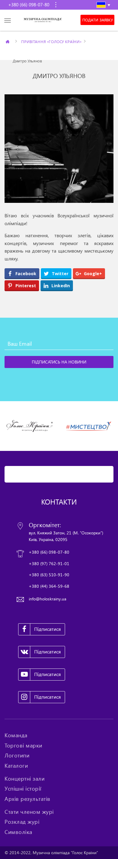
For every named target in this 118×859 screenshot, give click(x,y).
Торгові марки (23, 745)
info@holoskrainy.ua (47, 599)
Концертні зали (24, 778)
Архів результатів (28, 798)
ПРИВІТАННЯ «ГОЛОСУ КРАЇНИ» (51, 41)
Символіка (18, 831)
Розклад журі (22, 821)
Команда (16, 735)
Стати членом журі (29, 811)
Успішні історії (23, 788)
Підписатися (47, 629)
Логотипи (17, 755)
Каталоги (16, 765)
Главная (8, 41)
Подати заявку (97, 20)
